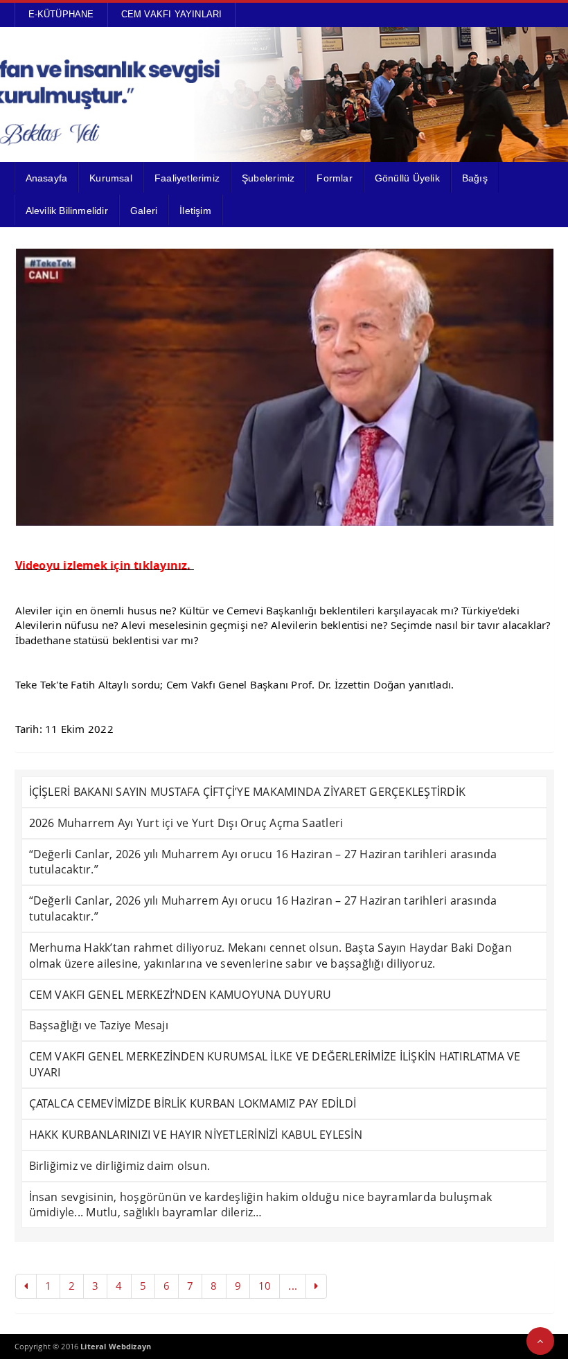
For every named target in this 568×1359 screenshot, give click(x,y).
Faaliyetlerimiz (187, 178)
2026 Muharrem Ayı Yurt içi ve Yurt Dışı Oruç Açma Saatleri (186, 822)
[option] (284, 387)
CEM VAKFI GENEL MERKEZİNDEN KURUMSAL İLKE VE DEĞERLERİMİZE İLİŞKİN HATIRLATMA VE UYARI (275, 1064)
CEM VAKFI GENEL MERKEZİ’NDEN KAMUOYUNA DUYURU (180, 994)
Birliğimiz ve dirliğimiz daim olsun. (120, 1165)
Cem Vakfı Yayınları (171, 14)
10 (264, 1286)
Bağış (475, 178)
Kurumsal (110, 178)
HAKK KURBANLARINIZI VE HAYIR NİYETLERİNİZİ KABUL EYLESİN (195, 1134)
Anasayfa (47, 178)
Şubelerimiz (268, 178)
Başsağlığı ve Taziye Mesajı (98, 1025)
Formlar (334, 178)
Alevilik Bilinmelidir (67, 210)
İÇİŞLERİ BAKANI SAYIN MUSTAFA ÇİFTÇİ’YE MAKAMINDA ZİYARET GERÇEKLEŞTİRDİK (247, 791)
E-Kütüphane (61, 14)
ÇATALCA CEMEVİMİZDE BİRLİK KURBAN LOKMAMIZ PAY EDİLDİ (193, 1103)
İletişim (195, 210)
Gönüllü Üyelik (407, 178)
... (292, 1286)
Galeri (143, 210)
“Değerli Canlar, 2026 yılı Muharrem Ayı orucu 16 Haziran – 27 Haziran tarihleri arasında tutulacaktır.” (263, 862)
